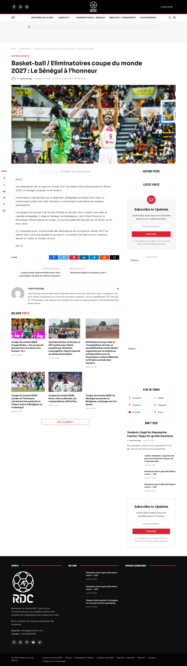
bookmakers (148, 17)
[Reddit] (4, 191)
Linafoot (63, 17)
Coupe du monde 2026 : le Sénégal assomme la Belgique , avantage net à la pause (101, 400)
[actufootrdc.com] (93, 7)
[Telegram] (4, 197)
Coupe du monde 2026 (52, 658)
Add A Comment (65, 422)
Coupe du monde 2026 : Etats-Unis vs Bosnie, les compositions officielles (62, 398)
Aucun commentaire (64, 78)
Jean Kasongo (26, 78)
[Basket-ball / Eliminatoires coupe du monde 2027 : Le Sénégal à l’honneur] (93, 124)
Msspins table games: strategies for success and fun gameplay (102, 601)
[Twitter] (4, 184)
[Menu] (13, 18)
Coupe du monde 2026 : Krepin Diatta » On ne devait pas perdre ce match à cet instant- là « (27, 346)
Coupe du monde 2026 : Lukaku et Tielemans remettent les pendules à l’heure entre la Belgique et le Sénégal (26, 401)
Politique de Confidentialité (54, 661)
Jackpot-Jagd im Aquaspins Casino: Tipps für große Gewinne (150, 434)
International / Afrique (90, 17)
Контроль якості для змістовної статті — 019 (159, 472)
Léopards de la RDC (42, 17)
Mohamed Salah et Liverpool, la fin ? (88, 272)
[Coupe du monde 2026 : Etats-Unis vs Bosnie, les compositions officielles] (65, 382)
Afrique (68, 658)
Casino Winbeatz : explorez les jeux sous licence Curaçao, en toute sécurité (159, 458)
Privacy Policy (150, 244)
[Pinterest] (4, 204)
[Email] (4, 210)
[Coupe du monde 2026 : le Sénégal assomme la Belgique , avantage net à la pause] (102, 382)
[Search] (174, 18)
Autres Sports (20, 56)
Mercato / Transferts (123, 17)
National (141, 658)
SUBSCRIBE (167, 7)
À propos (152, 658)
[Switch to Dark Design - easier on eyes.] (170, 17)
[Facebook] (4, 178)
